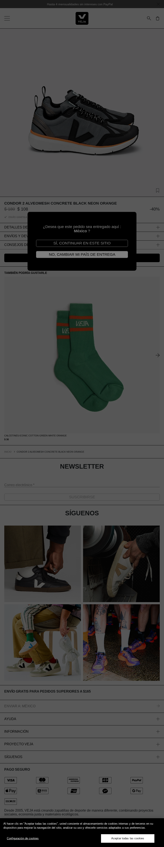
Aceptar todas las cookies (127, 838)
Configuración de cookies (23, 838)
